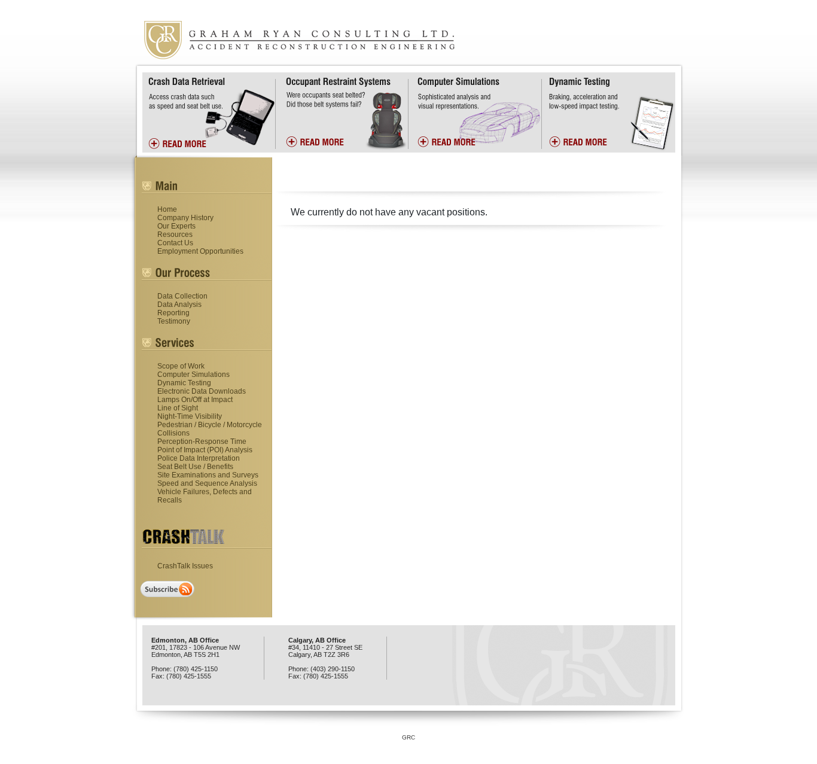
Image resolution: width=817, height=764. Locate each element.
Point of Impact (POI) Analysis (204, 450)
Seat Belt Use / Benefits (195, 466)
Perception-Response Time (201, 441)
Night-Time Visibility (189, 416)
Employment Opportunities (200, 251)
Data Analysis (179, 304)
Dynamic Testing (184, 383)
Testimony (173, 321)
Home (167, 209)
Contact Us (175, 243)
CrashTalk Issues (185, 566)
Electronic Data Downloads (201, 391)
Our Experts (176, 226)
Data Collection (182, 296)
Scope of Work (181, 366)
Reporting (173, 313)
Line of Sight (177, 408)
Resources (175, 234)
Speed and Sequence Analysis (207, 483)
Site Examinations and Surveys (207, 475)
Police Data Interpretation (198, 458)
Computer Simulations (193, 374)
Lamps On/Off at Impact (195, 399)
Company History (185, 218)
